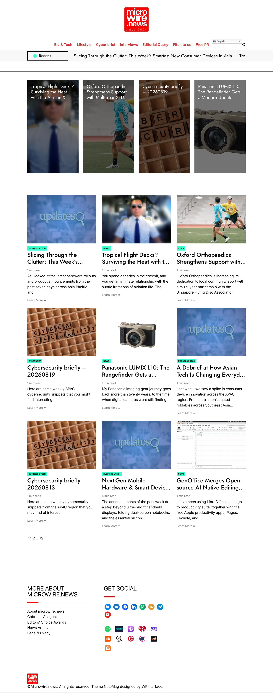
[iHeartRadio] (144, 629)
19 (41, 538)
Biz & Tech (63, 44)
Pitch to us (182, 44)
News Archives (39, 627)
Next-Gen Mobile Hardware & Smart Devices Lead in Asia (136, 487)
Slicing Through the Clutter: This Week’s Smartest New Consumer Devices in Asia (153, 55)
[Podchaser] (144, 639)
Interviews (129, 44)
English (220, 41)
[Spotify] (109, 629)
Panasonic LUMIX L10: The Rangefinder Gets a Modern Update (219, 92)
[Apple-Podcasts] (132, 629)
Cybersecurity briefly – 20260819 (162, 89)
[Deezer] (155, 639)
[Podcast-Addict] (109, 648)
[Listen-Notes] (121, 639)
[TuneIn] (121, 629)
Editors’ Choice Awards (46, 622)
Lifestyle (84, 44)
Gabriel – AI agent (42, 616)
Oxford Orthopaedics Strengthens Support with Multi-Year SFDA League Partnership (107, 94)
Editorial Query (155, 44)
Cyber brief (105, 44)
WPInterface (152, 686)
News (106, 248)
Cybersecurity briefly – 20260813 (57, 484)
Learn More (35, 300)
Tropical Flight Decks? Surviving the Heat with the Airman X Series (52, 94)
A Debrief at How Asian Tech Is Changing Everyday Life (211, 374)
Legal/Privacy (39, 633)
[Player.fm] (132, 639)
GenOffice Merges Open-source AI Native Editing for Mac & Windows (209, 487)
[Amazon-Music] (155, 629)
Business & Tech (37, 248)
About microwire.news (46, 611)
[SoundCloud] (109, 639)
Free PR (202, 44)
